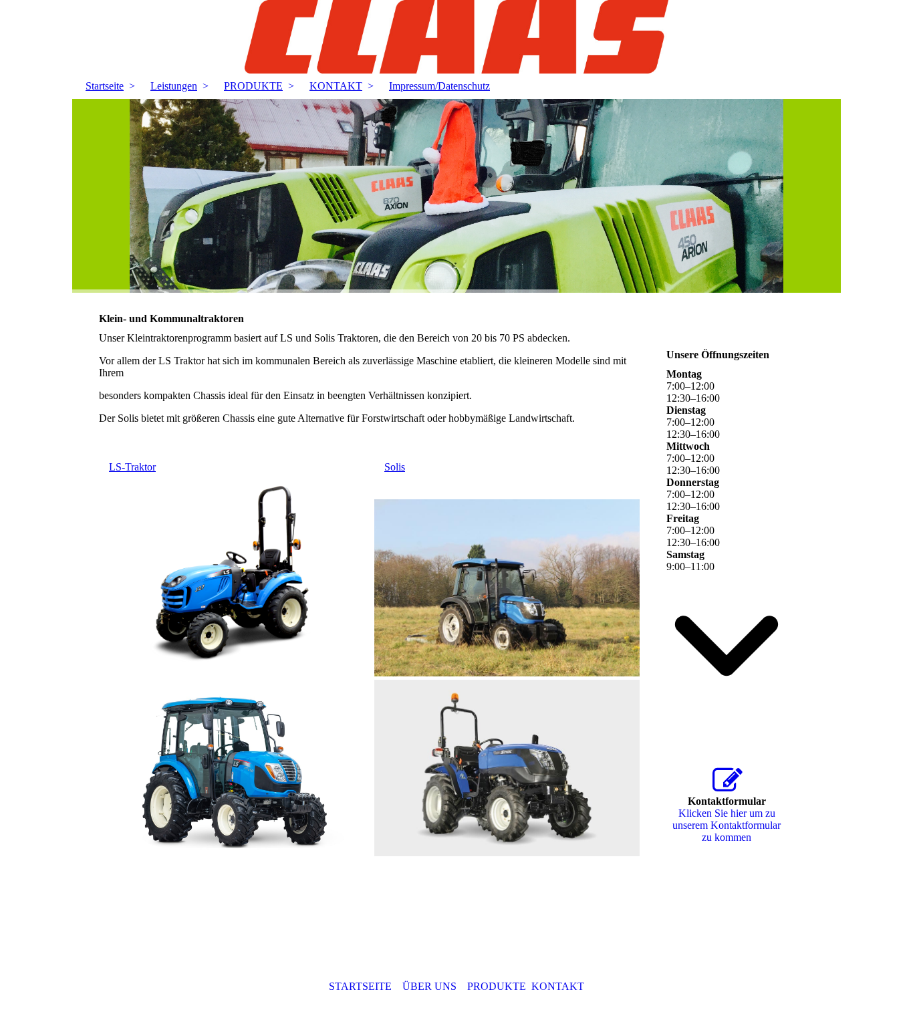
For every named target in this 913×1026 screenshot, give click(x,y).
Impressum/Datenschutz (439, 86)
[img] (456, 37)
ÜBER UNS (429, 986)
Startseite (105, 86)
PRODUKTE (253, 86)
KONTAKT (335, 86)
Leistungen (173, 86)
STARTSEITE (360, 986)
